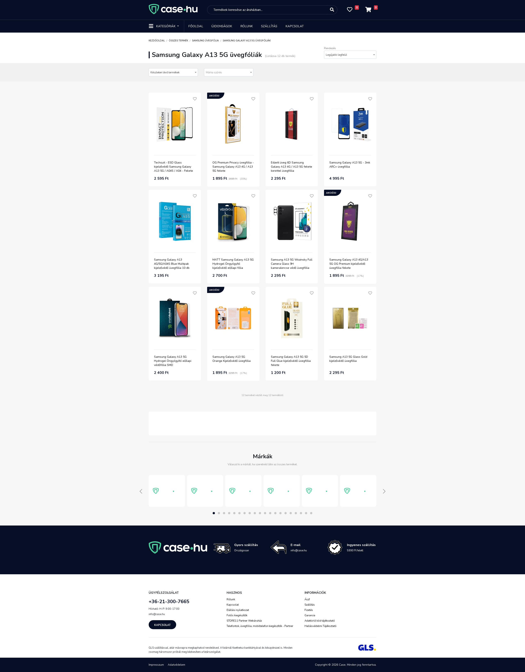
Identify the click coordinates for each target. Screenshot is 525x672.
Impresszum (156, 665)
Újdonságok (221, 26)
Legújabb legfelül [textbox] (336, 55)
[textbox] (228, 72)
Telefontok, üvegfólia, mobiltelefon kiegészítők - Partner (260, 626)
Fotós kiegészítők (237, 615)
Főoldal (195, 26)
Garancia (310, 615)
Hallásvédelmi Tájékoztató (321, 626)
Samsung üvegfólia (205, 40)
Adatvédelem (176, 665)
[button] (214, 513)
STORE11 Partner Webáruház (244, 621)
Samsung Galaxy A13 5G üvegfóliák (247, 40)
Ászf (307, 599)
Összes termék (178, 40)
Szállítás (269, 26)
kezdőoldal (157, 40)
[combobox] (350, 55)
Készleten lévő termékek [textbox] (165, 72)
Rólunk (246, 26)
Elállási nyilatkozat (238, 610)
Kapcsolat (294, 26)
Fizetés (309, 610)
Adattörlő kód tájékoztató (320, 621)
